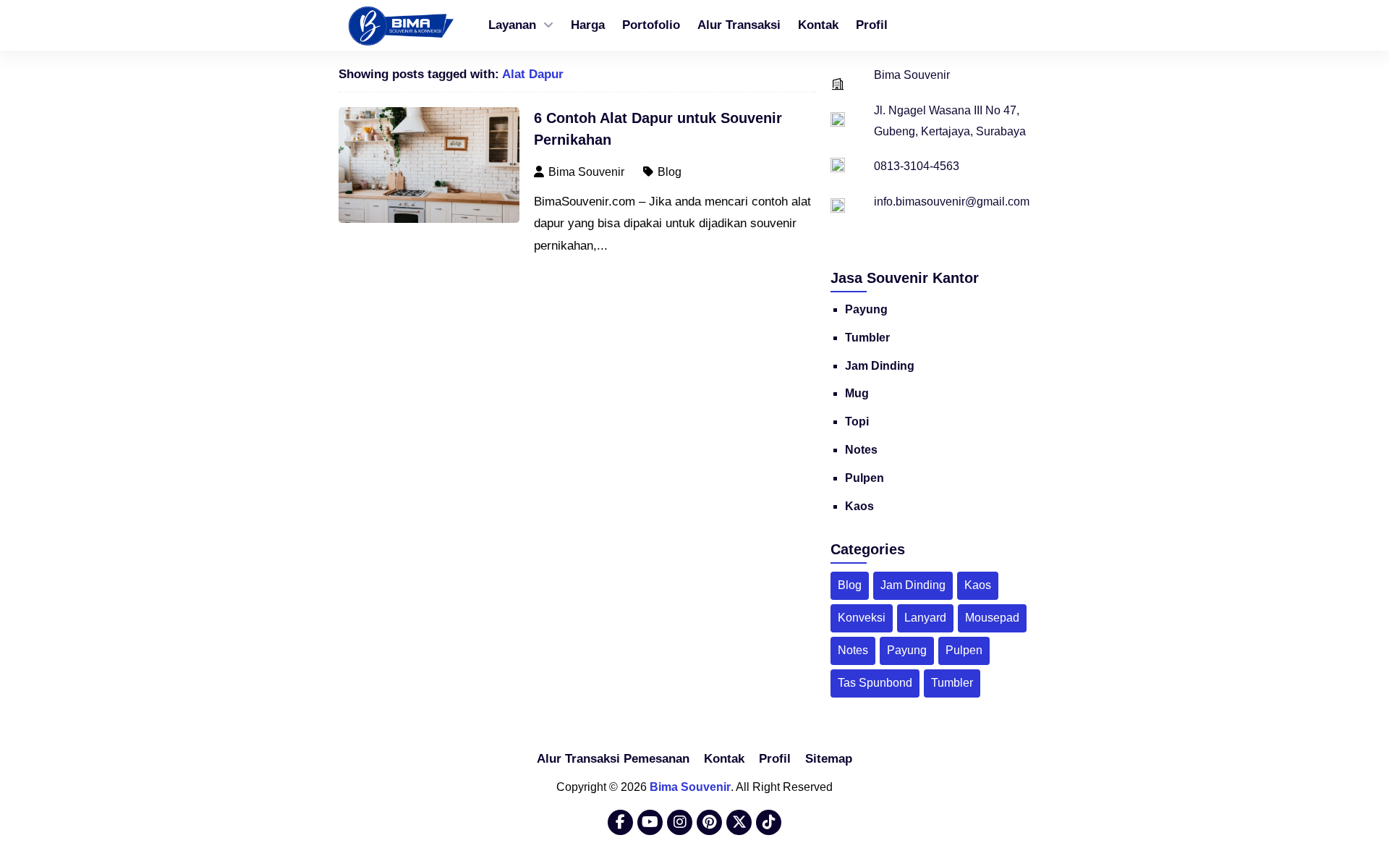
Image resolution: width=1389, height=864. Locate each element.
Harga (588, 25)
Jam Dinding (879, 366)
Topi (857, 421)
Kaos (859, 506)
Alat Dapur (533, 74)
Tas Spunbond (875, 683)
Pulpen (864, 478)
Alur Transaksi (739, 25)
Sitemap (828, 759)
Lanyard (925, 617)
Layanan (512, 25)
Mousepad (992, 617)
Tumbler (867, 337)
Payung (866, 309)
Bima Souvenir (690, 787)
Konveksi (861, 617)
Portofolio (651, 25)
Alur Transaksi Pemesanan (613, 759)
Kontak (818, 25)
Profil (872, 25)
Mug (857, 393)
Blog (669, 172)
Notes (861, 450)
